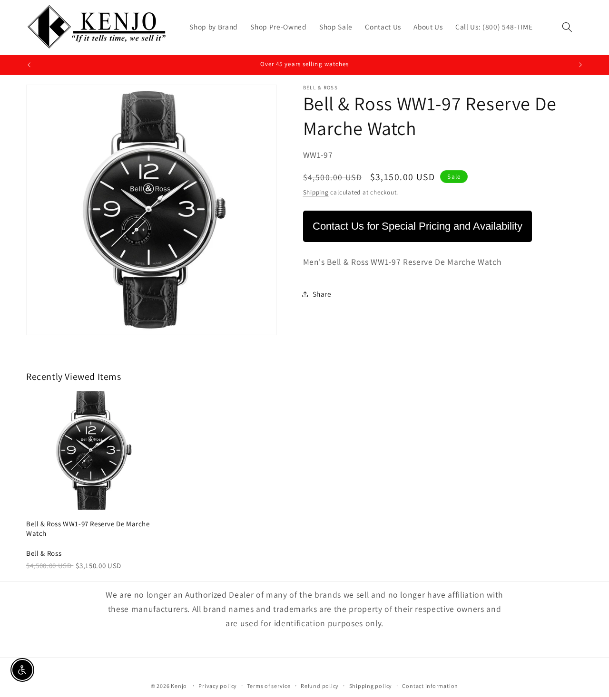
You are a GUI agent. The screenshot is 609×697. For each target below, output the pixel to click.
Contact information (430, 685)
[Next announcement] (580, 65)
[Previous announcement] (29, 65)
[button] (567, 27)
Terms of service (268, 685)
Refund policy (320, 685)
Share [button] (322, 294)
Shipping (316, 192)
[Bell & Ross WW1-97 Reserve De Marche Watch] (92, 450)
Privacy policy (217, 685)
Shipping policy (371, 685)
